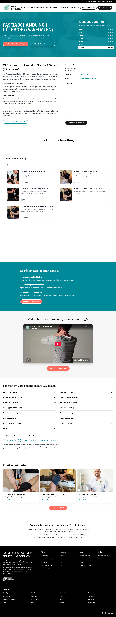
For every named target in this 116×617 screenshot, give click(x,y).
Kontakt (81, 562)
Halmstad (34, 599)
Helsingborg (35, 593)
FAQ (80, 559)
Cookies (100, 559)
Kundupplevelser (51, 7)
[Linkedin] (109, 613)
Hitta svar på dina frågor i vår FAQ (15, 121)
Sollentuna (6, 596)
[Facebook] (102, 613)
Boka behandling (105, 7)
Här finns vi (25, 7)
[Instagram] (106, 613)
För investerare (91, 1)
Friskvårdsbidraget (88, 7)
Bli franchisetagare (85, 565)
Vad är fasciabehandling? (43, 44)
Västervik (63, 599)
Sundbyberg (7, 593)
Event (61, 565)
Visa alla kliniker (58, 507)
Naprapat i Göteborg (11, 440)
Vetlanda (91, 596)
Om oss (73, 7)
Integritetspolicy (103, 555)
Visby (62, 603)
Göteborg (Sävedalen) (10, 599)
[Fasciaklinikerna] (12, 7)
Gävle (33, 603)
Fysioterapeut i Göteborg (48, 440)
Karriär (62, 562)
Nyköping (63, 593)
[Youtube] (112, 613)
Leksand (91, 599)
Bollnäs (90, 593)
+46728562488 (83, 74)
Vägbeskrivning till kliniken (76, 122)
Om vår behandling (37, 7)
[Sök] (78, 7)
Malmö (5, 603)
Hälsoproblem (64, 7)
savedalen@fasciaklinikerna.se (87, 78)
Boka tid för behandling (16, 44)
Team (61, 559)
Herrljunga (91, 603)
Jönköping (34, 596)
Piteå (61, 596)
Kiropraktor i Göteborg (29, 440)
